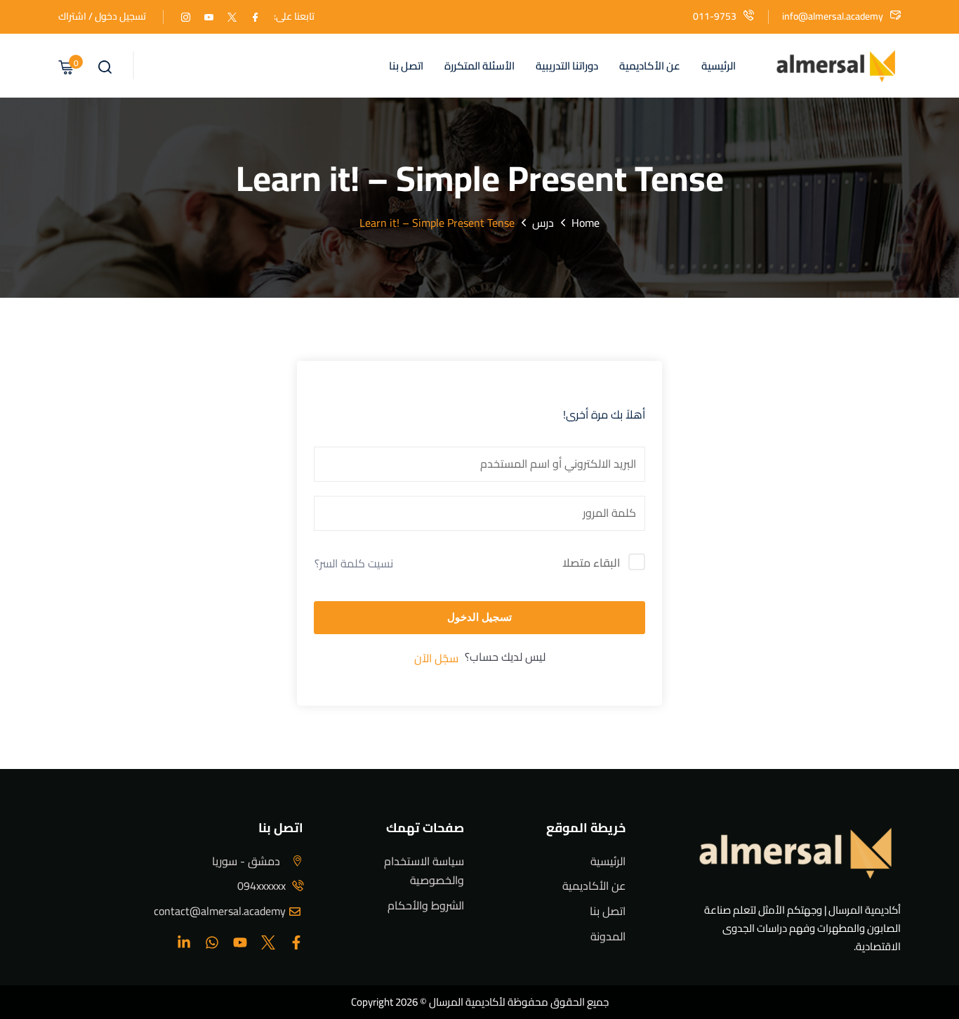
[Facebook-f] (296, 942)
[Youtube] (240, 942)
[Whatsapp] (212, 942)
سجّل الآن (436, 658)
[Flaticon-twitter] (268, 942)
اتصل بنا (406, 65)
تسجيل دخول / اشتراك (102, 16)
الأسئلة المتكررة (479, 65)
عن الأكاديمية (649, 65)
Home (585, 222)
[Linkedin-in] (184, 942)
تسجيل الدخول (479, 617)
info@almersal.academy (832, 16)
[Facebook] (255, 16)
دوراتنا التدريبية (567, 65)
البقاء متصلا (591, 563)
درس (543, 222)
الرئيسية (718, 65)
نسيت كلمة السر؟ (354, 563)
